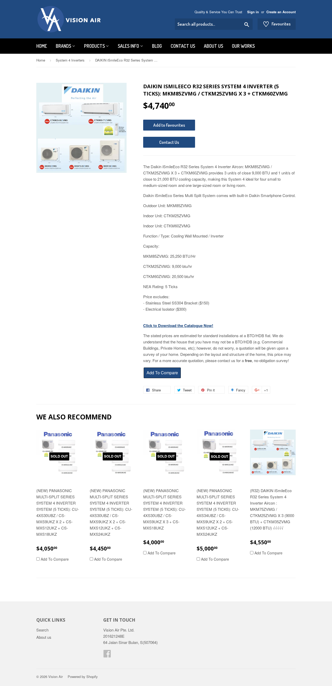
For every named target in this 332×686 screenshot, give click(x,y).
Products (95, 46)
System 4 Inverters (70, 60)
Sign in (253, 12)
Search (42, 630)
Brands (64, 46)
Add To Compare (54, 559)
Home (41, 46)
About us (213, 46)
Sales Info (129, 46)
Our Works (243, 46)
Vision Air (55, 676)
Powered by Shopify (83, 676)
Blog (157, 46)
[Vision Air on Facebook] (107, 655)
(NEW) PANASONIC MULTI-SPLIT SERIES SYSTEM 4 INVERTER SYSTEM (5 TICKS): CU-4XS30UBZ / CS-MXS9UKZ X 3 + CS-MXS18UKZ (164, 509)
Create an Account (281, 12)
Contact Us (183, 46)
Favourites (276, 24)
